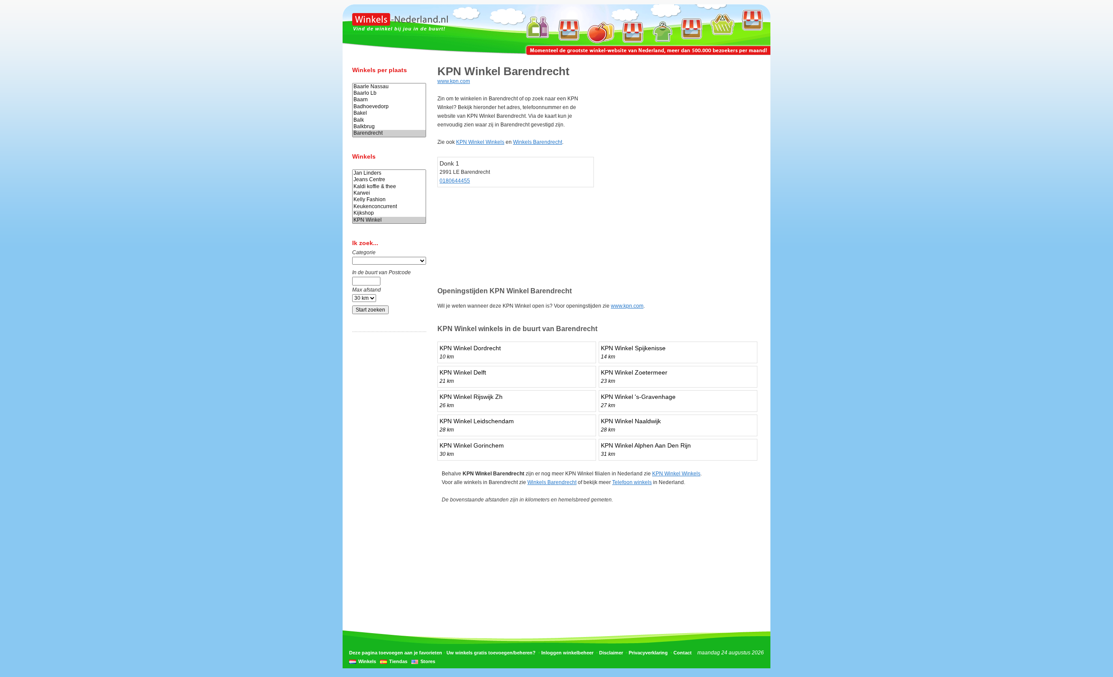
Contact (682, 652)
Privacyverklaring (648, 652)
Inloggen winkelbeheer (567, 652)
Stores (427, 661)
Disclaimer (611, 652)
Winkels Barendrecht (537, 142)
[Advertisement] (387, 475)
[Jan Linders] (389, 173)
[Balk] (389, 120)
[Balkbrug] (389, 126)
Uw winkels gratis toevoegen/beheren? (491, 652)
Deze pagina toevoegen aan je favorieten (395, 652)
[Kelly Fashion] (389, 199)
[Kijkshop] (389, 213)
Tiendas (398, 661)
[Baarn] (389, 99)
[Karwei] (389, 193)
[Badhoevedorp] (389, 106)
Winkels (367, 661)
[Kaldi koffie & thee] (389, 186)
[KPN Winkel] (389, 220)
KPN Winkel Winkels (480, 142)
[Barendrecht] (389, 133)
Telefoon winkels (632, 482)
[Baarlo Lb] (389, 93)
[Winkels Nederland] (400, 24)
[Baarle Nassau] (389, 86)
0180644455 (455, 181)
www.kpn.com (453, 81)
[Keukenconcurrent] (389, 206)
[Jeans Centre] (389, 179)
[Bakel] (389, 113)
